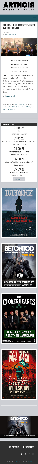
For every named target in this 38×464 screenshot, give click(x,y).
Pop (4, 109)
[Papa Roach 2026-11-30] (19, 398)
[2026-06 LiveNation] (19, 236)
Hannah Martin (21, 71)
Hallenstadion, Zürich (19, 130)
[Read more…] (10, 96)
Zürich (15, 109)
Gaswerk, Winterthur (19, 172)
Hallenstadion (15, 107)
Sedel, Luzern (19, 161)
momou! (30, 461)
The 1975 (13, 61)
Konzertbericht (20, 104)
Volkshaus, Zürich (19, 141)
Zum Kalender (19, 179)
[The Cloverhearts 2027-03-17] (19, 342)
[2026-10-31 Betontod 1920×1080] (19, 437)
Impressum (14, 447)
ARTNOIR (19, 461)
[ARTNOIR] (19, 9)
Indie (32, 107)
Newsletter (28, 447)
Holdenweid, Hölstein (19, 151)
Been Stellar (23, 61)
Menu (34, 18)
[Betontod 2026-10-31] (19, 286)
